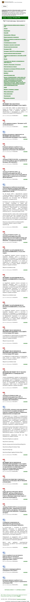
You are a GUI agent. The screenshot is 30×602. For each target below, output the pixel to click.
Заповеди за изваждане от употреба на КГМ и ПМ (15, 56)
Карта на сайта (13, 596)
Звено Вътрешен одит (9, 75)
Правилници (7, 30)
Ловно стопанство (8, 71)
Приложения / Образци (10, 35)
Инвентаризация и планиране (11, 37)
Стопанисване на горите (10, 42)
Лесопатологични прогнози (11, 47)
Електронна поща (5, 596)
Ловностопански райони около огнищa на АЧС (14, 25)
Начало (4, 17)
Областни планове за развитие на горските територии (15, 40)
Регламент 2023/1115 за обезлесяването (14, 51)
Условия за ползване (21, 599)
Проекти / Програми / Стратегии (12, 64)
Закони (5, 28)
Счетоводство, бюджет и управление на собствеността (14, 62)
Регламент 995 (7, 49)
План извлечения (8, 93)
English (18, 596)
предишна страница (9, 589)
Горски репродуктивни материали (12, 53)
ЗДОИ (5, 87)
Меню (4, 6)
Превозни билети (23, 594)
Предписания (7, 96)
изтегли (25, 115)
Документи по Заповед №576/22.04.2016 (14, 68)
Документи (9, 17)
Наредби (6, 32)
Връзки (9, 594)
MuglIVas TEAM (25, 601)
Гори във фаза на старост (10, 66)
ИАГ (2, 594)
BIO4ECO (6, 73)
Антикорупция (15, 594)
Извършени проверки (9, 98)
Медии (5, 59)
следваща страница (20, 589)
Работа (5, 594)
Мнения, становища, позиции (11, 89)
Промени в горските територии (12, 44)
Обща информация (8, 91)
